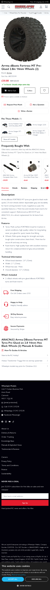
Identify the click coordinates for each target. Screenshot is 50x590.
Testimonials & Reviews (10, 449)
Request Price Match (14, 104)
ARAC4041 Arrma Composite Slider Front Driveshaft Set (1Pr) (10, 176)
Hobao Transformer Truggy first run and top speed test (22, 360)
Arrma (9, 72)
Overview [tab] (5, 188)
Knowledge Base (7, 441)
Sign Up (25, 503)
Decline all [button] (37, 579)
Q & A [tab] (44, 188)
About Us (5, 428)
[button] (2, 6)
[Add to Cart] (18, 162)
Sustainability (6, 473)
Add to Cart (12, 90)
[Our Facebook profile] (2, 421)
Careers (4, 457)
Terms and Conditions (10, 465)
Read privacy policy (19, 575)
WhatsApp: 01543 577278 (14, 410)
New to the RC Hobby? (10, 355)
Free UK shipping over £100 (39, 2)
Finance (4, 469)
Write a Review (26, 111)
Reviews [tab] (24, 188)
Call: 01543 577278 (11, 406)
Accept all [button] (12, 579)
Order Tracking (7, 436)
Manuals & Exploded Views (11, 445)
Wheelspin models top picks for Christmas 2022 (19, 366)
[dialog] (25, 576)
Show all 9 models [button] (9, 139)
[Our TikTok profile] (13, 421)
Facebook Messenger (12, 414)
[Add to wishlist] (44, 90)
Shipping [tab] (34, 188)
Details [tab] (14, 188)
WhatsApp (8, 2)
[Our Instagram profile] (6, 421)
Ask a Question (38, 104)
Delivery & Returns (8, 432)
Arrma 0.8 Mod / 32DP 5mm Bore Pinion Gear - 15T (31, 176)
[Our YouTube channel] (9, 421)
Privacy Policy (6, 461)
